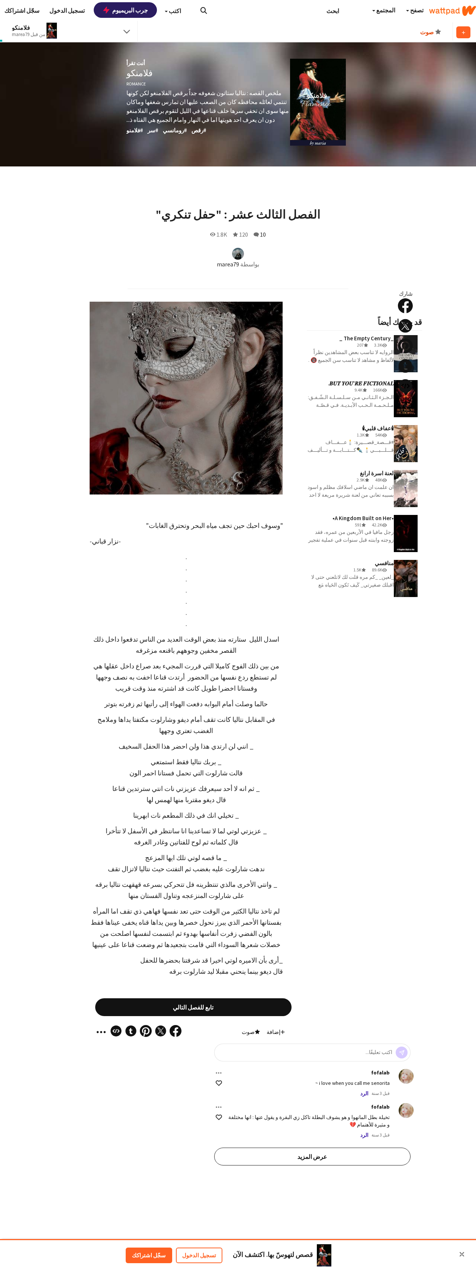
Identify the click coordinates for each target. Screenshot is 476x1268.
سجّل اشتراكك (149, 1255)
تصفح (416, 10)
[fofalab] (406, 1076)
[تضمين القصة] (405, 386)
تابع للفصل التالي (193, 1007)
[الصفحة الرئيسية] (452, 11)
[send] (402, 1052)
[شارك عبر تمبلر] (405, 366)
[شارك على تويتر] (405, 325)
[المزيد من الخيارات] (219, 1073)
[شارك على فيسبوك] (405, 305)
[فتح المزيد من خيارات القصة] (405, 406)
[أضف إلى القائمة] (463, 32)
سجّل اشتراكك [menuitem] (21, 10)
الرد (364, 1093)
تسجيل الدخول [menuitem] (67, 10)
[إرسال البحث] (204, 10)
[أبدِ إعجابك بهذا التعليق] (218, 1083)
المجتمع (385, 10)
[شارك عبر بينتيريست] (405, 345)
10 (263, 234)
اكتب (174, 10)
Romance (136, 84)
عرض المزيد (312, 1156)
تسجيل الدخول (199, 1255)
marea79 (228, 264)
